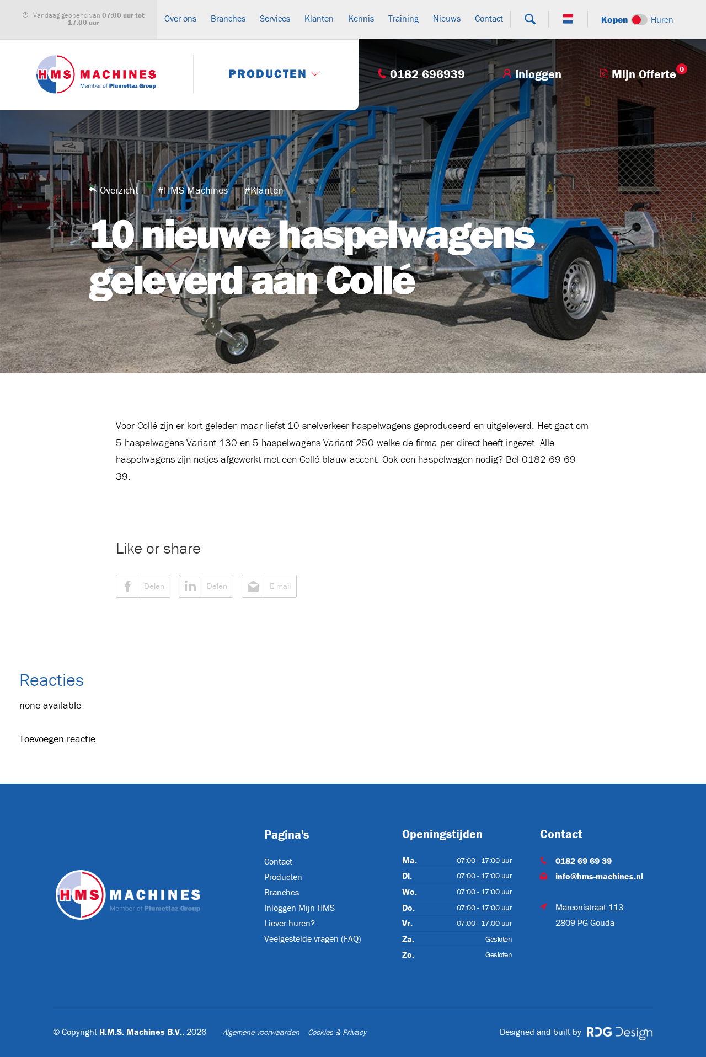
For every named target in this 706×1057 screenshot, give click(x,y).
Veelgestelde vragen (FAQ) (312, 938)
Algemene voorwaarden (261, 1032)
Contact (278, 861)
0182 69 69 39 (583, 860)
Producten (283, 876)
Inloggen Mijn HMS (299, 907)
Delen (154, 586)
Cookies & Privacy (337, 1032)
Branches (281, 892)
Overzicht (119, 190)
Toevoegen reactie (57, 738)
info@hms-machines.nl (599, 876)
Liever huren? (289, 923)
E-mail (280, 586)
